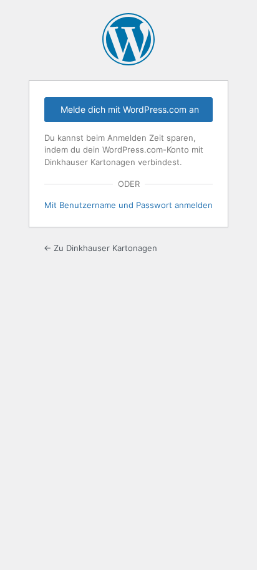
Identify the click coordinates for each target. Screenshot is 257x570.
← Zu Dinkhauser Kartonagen (100, 248)
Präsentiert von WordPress (128, 39)
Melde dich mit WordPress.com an (130, 109)
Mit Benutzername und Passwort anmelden (128, 205)
